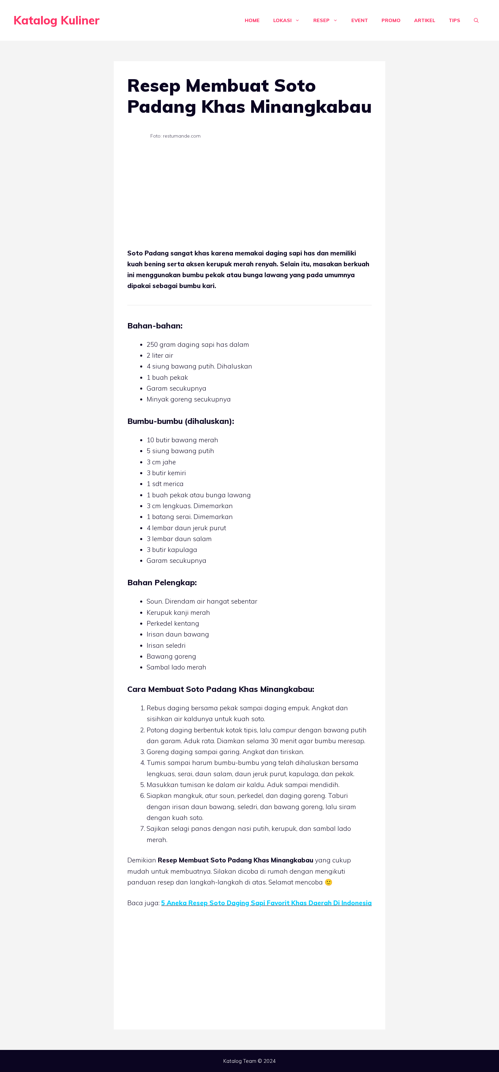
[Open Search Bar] (476, 20)
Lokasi (282, 20)
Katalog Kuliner (57, 20)
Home (252, 20)
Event (359, 20)
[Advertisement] (249, 197)
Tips (454, 20)
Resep (321, 20)
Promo (391, 20)
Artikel (424, 20)
